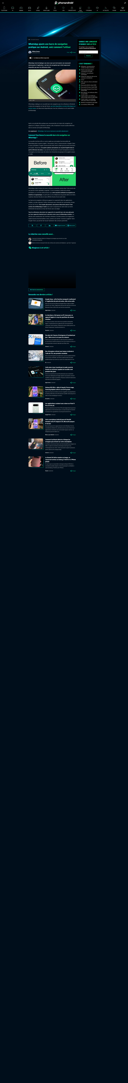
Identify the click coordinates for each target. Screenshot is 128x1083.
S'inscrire (88, 56)
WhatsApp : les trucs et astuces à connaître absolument (53, 131)
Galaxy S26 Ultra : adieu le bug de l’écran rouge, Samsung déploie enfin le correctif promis (59, 388)
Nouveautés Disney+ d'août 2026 (89, 87)
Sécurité (47, 330)
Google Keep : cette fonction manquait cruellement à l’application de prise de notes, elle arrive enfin (60, 300)
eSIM (80, 11)
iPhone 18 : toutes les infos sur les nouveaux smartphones (89, 77)
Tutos (55, 10)
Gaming (21, 10)
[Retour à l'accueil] (64, 2)
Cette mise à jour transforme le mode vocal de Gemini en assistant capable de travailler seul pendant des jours (59, 369)
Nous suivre (72, 225)
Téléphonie (4, 10)
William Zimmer (36, 51)
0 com (68, 52)
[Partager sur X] (32, 225)
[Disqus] (52, 269)
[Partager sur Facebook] (41, 225)
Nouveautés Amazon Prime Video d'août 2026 (89, 89)
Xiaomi (46, 471)
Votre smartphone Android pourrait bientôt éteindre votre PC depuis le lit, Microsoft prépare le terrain (60, 421)
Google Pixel (48, 414)
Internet (47, 346)
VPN (63, 10)
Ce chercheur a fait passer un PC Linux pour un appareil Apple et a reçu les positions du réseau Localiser (59, 317)
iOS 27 (82, 80)
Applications (48, 310)
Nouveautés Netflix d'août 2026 (88, 85)
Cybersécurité (72, 10)
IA (97, 10)
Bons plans (46, 10)
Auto (29, 10)
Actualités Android (35, 39)
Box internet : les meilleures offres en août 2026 (89, 93)
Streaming (89, 10)
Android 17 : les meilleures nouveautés (87, 73)
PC (12, 10)
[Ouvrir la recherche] (125, 2)
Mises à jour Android (49, 435)
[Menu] (2, 2)
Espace (38, 10)
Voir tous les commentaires (36, 290)
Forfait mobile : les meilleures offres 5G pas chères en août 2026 (89, 96)
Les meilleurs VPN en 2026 (87, 104)
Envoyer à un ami (61, 225)
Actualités (106, 10)
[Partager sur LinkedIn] (50, 225)
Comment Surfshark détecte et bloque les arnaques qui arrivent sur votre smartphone (58, 440)
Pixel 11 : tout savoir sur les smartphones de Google (87, 70)
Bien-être (122, 10)
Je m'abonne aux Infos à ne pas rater (41, 58)
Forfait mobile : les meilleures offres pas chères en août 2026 (88, 99)
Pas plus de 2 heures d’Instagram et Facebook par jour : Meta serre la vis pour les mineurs (60, 336)
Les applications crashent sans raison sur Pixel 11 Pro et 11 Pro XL (60, 404)
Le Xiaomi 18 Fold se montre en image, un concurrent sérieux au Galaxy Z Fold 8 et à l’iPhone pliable (60, 459)
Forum (114, 10)
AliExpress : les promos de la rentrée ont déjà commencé (88, 67)
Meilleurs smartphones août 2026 (89, 102)
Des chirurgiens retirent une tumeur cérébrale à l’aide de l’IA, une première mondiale (59, 352)
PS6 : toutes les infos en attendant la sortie (89, 82)
